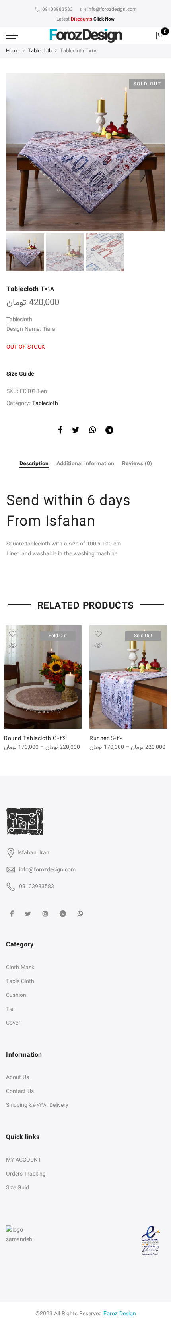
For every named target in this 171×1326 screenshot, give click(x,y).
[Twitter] (29, 909)
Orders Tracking (26, 1174)
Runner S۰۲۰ (105, 738)
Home (12, 51)
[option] (85, 152)
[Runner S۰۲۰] (128, 677)
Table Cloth (20, 981)
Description (34, 464)
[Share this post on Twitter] (76, 431)
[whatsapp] (81, 909)
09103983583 (36, 886)
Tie (9, 1009)
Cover (13, 1023)
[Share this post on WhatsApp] (92, 431)
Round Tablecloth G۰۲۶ (35, 738)
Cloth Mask (20, 967)
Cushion (16, 995)
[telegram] (64, 909)
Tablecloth (40, 51)
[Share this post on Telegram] (109, 431)
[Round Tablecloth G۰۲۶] (43, 677)
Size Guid (17, 1187)
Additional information (85, 464)
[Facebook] (13, 909)
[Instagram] (46, 909)
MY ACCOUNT (23, 1160)
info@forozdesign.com (47, 869)
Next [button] (151, 152)
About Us (17, 1077)
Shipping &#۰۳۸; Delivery (37, 1105)
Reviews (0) (137, 464)
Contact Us (20, 1091)
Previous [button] (25, 152)
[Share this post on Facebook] (60, 431)
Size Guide (20, 374)
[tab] (34, 464)
